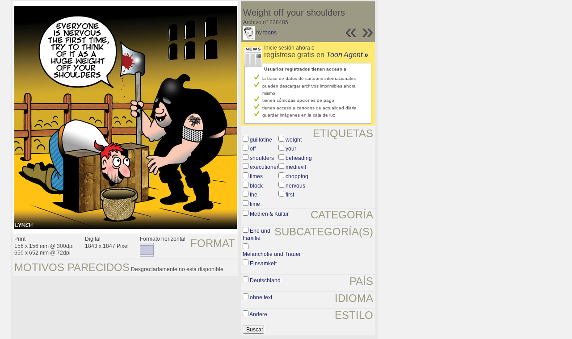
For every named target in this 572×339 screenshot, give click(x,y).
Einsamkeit (263, 263)
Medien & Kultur (269, 214)
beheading (299, 158)
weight (294, 140)
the (253, 195)
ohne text (261, 297)
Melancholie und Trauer (272, 254)
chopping (297, 176)
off (253, 149)
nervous (295, 186)
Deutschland (265, 280)
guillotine (261, 140)
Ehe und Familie (256, 234)
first (290, 195)
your (291, 149)
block (256, 186)
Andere (258, 314)
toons (270, 32)
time (255, 204)
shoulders (262, 158)
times (256, 176)
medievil (296, 167)
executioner (264, 167)
